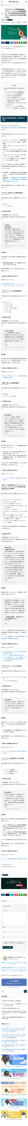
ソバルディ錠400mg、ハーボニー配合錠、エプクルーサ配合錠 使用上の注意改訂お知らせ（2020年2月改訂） (14, 658)
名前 (4, 927)
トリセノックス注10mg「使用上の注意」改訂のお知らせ (13, 435)
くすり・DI (10, 19)
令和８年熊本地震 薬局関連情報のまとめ (11, 1008)
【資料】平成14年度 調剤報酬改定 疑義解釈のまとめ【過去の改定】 (13, 1017)
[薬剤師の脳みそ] (14, 2)
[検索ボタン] (26, 2)
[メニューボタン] (2, 2)
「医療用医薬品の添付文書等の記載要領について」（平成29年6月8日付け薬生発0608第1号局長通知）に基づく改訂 (15, 179)
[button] (3, 43)
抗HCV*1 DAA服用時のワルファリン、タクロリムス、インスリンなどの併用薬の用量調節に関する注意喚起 (16, 99)
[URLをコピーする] (25, 43)
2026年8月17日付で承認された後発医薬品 (11, 1000)
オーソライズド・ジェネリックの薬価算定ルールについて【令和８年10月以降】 (14, 1004)
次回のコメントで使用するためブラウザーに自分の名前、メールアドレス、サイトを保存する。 (14, 943)
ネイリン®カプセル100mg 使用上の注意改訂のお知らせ (13, 712)
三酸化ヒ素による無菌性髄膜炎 (14, 95)
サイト (4, 937)
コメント (5, 910)
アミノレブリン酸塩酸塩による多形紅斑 (16, 108)
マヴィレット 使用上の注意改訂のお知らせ (11, 582)
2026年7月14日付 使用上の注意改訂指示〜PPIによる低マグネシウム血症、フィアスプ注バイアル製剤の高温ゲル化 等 (14, 1013)
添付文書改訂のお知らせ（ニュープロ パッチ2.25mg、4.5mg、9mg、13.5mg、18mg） (14, 284)
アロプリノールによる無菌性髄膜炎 (15, 94)
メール (5, 932)
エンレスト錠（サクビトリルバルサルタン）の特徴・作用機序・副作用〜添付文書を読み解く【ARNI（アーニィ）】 (14, 1029)
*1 (6, 485)
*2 (9, 528)
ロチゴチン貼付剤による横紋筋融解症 (15, 92)
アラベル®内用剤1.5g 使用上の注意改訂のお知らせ (12, 808)
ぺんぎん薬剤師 (10, 1031)
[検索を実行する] (25, 991)
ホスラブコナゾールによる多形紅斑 (15, 106)
